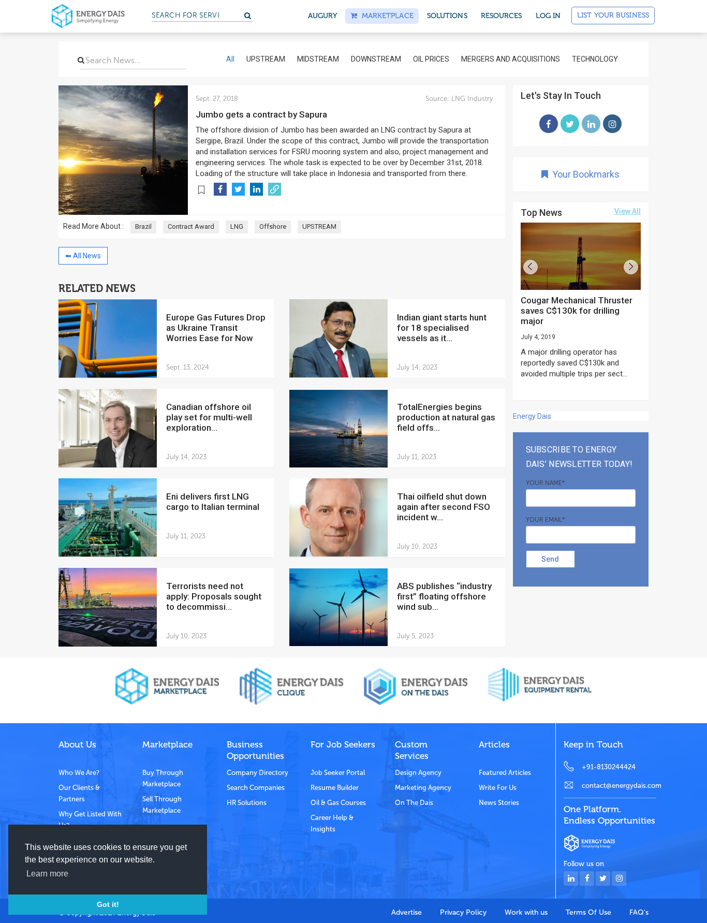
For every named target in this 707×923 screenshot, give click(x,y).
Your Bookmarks (584, 174)
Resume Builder (335, 788)
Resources (501, 15)
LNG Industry (471, 98)
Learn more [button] (47, 873)
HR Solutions (247, 803)
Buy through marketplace (162, 778)
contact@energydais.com (619, 785)
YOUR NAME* (545, 483)
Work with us (526, 912)
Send (550, 559)
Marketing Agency (423, 788)
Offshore (272, 226)
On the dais (414, 803)
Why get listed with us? (90, 819)
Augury (322, 15)
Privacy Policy (463, 912)
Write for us (498, 788)
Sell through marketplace (162, 804)
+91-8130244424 (609, 767)
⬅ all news (83, 256)
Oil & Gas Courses (338, 803)
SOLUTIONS (447, 15)
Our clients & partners (79, 793)
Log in (548, 15)
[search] (81, 60)
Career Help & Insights (332, 823)
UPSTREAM (319, 226)
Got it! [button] (108, 904)
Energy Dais (532, 416)
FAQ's (639, 912)
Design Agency (418, 773)
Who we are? (78, 773)
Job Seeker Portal (338, 773)
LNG (236, 226)
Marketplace (385, 15)
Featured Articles (505, 773)
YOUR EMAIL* (545, 519)
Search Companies (256, 788)
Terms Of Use (588, 912)
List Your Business (613, 15)
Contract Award (191, 226)
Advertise (406, 912)
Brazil (143, 226)
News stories (499, 803)
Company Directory (257, 773)
